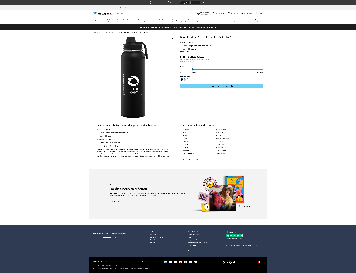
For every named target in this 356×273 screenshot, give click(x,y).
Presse (190, 248)
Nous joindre (154, 240)
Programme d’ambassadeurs (197, 240)
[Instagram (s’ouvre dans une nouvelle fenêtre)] (230, 262)
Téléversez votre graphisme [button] (220, 86)
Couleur (185, 76)
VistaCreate (96, 7)
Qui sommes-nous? (194, 234)
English (185, 3)
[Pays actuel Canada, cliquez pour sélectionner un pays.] (260, 262)
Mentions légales (152, 261)
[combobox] (152, 13)
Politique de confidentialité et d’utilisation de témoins (120, 261)
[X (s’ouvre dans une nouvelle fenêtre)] (227, 262)
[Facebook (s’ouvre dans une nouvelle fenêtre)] (224, 262)
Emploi (190, 237)
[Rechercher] (190, 13)
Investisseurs (192, 245)
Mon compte (154, 234)
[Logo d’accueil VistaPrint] (103, 13)
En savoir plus (116, 201)
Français (195, 3)
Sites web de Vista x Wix (132, 7)
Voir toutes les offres (209, 27)
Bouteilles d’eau (110, 32)
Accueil (95, 32)
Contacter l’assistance (156, 237)
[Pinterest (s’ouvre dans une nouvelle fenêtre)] (234, 262)
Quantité (183, 66)
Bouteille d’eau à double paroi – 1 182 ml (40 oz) (133, 32)
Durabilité (191, 250)
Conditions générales (141, 261)
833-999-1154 (96, 261)
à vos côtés (107, 237)
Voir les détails (185, 51)
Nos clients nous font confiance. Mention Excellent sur (243, 245)
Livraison (152, 242)
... (101, 32)
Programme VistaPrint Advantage (113, 7)
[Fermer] (203, 2)
